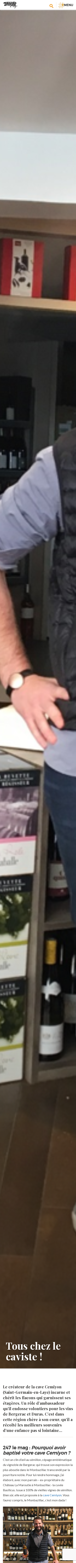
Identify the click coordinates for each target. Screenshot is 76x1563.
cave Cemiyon (52, 1495)
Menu (67, 5)
